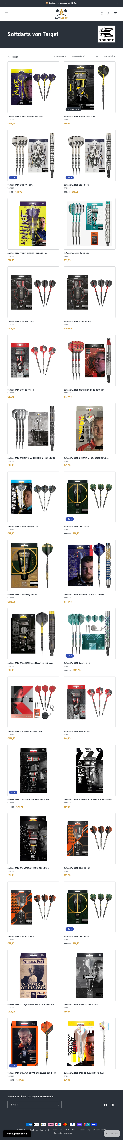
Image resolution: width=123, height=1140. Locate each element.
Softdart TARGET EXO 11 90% (20, 185)
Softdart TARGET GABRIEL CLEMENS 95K (25, 731)
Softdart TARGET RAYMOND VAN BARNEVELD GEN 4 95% (32, 1073)
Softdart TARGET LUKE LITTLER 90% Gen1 (25, 116)
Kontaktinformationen (63, 1133)
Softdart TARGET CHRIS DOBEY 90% (23, 526)
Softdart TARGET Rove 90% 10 (77, 663)
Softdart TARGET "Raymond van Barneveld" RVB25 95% (31, 1005)
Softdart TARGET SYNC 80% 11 (21, 390)
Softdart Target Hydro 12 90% (76, 253)
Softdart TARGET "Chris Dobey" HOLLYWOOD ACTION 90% (88, 800)
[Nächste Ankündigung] (117, 3)
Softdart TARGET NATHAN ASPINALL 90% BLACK (29, 800)
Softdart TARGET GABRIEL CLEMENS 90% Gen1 (84, 1073)
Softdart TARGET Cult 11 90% (76, 526)
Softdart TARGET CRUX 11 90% (77, 868)
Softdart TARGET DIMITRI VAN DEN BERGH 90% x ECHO (31, 458)
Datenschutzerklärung (81, 1130)
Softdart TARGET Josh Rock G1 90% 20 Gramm (84, 595)
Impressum (57, 1130)
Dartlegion (28, 1130)
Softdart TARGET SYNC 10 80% (77, 731)
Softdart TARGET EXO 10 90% (76, 185)
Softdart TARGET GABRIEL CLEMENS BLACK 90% (28, 868)
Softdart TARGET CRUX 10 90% (21, 936)
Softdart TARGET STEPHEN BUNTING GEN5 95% (84, 390)
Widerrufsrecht (99, 1130)
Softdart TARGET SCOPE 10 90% (77, 321)
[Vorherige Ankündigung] (6, 3)
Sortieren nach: (61, 56)
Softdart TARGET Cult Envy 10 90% (22, 595)
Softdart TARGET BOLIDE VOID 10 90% (80, 116)
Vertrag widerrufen (17, 1133)
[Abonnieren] (58, 1104)
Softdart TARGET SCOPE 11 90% (21, 321)
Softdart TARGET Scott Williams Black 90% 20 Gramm (30, 663)
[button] (6, 13)
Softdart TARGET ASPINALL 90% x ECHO (81, 1005)
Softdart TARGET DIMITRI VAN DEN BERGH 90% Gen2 (87, 458)
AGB (67, 1130)
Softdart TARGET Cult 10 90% (76, 936)
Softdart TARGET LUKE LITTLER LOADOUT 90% (27, 253)
